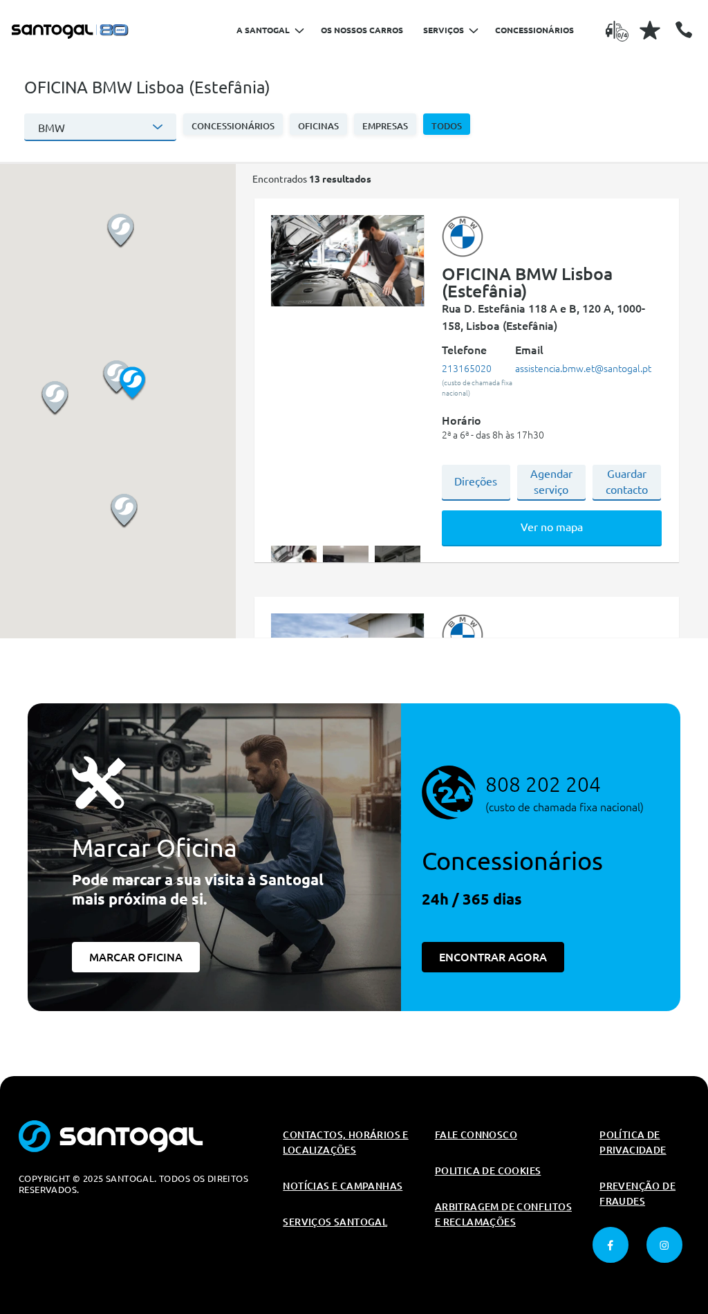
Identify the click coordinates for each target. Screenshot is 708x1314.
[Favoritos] (650, 30)
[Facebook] (610, 1245)
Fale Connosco (476, 1134)
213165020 (467, 368)
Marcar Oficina (136, 957)
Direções (475, 481)
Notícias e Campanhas (342, 1186)
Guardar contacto (627, 482)
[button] (233, 124)
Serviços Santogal (335, 1222)
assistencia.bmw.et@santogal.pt (583, 368)
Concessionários (534, 30)
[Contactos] (684, 30)
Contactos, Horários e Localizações (345, 1142)
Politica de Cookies (488, 1170)
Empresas (385, 126)
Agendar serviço (551, 482)
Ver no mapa (552, 527)
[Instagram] (664, 1245)
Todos (446, 126)
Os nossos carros (362, 30)
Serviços (443, 30)
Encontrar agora (493, 957)
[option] (347, 261)
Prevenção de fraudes (637, 1194)
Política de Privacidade (632, 1142)
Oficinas (318, 126)
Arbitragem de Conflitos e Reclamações (503, 1214)
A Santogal (263, 30)
